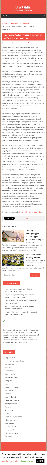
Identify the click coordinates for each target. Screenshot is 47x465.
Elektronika (8, 367)
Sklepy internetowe (12, 420)
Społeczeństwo (10, 426)
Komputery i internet (12, 387)
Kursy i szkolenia (11, 397)
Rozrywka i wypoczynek (13, 417)
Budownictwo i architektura (23, 43)
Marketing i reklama (12, 400)
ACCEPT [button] (40, 461)
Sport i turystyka (10, 430)
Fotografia (8, 381)
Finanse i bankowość (12, 377)
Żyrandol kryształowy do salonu (30, 212)
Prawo (7, 413)
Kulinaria (8, 394)
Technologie (9, 436)
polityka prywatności (10, 461)
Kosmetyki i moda (11, 390)
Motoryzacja (9, 407)
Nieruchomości (10, 410)
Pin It (28, 218)
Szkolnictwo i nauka (12, 433)
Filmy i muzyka (10, 374)
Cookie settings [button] (27, 461)
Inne (6, 384)
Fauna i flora (9, 371)
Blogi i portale (10, 358)
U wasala (22, 7)
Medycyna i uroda (11, 403)
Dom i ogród (9, 364)
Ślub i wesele (9, 423)
